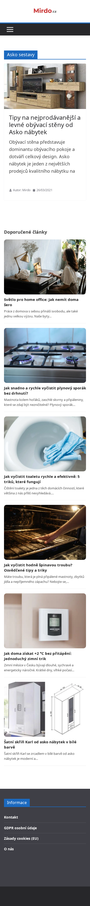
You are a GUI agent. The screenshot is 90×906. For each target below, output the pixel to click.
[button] (10, 29)
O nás (9, 849)
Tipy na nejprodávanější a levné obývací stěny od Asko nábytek (44, 124)
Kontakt (11, 817)
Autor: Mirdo (21, 190)
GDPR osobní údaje (20, 828)
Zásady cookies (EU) (21, 838)
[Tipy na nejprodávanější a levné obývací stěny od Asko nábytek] (45, 86)
